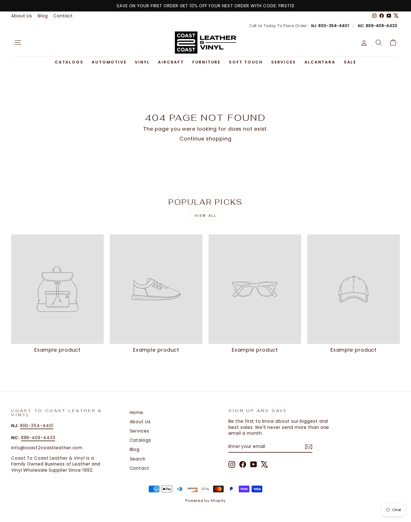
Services (283, 62)
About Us (21, 16)
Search (138, 459)
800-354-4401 (37, 426)
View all (206, 215)
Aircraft (171, 62)
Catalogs (69, 62)
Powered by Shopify (205, 500)
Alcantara (320, 62)
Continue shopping (205, 138)
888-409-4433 (38, 438)
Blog (43, 16)
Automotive (109, 62)
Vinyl (142, 62)
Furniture (206, 62)
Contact (63, 16)
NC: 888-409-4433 (377, 26)
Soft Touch (246, 62)
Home (136, 412)
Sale (350, 62)
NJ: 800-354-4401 (330, 26)
